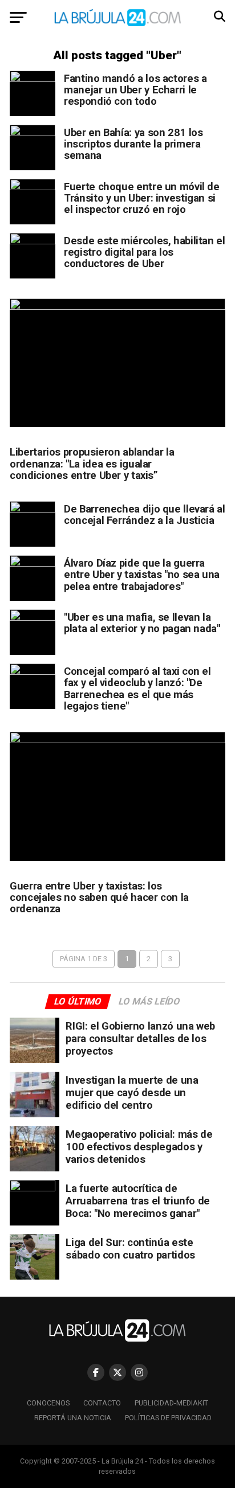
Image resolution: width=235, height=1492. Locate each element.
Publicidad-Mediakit (171, 1403)
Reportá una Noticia (72, 1417)
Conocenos (48, 1403)
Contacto (102, 1403)
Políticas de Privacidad (168, 1417)
